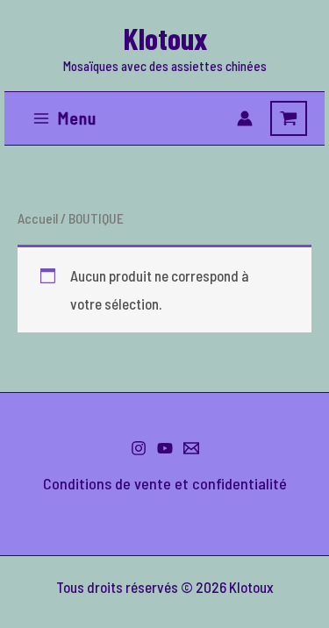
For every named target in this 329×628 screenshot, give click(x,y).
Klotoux (165, 37)
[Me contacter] (191, 448)
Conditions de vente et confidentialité (165, 483)
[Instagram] (139, 448)
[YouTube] (165, 448)
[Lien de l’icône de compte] (245, 118)
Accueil (38, 218)
